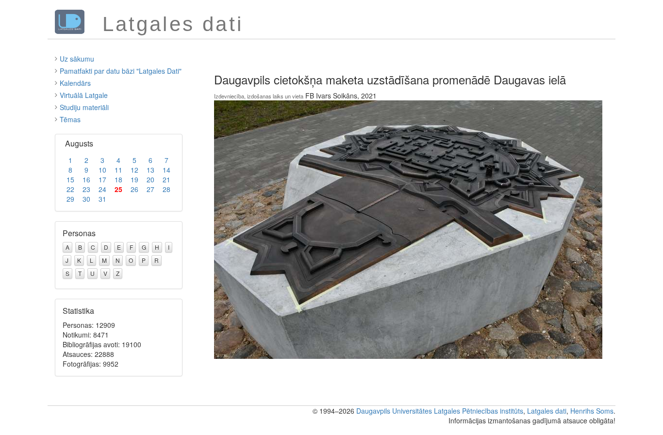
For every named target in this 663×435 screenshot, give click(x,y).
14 (166, 170)
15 (70, 179)
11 (118, 170)
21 (166, 179)
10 (102, 170)
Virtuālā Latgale (84, 95)
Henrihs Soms (591, 411)
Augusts (79, 143)
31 (102, 199)
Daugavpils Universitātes (394, 411)
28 (166, 189)
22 (70, 189)
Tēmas (70, 119)
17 (102, 179)
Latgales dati (546, 411)
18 (118, 179)
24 (102, 189)
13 (150, 170)
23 (86, 189)
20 (150, 179)
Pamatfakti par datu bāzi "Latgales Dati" (121, 71)
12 (134, 170)
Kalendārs (75, 83)
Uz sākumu (77, 59)
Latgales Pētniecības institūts (478, 411)
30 (86, 199)
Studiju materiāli (84, 107)
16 (86, 179)
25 (118, 189)
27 (150, 189)
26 (134, 189)
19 (134, 179)
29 (70, 199)
